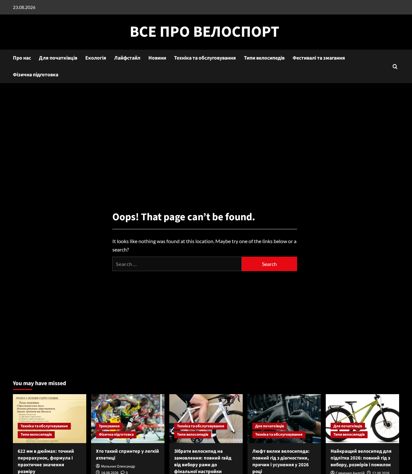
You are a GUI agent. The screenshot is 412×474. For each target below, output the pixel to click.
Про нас (22, 58)
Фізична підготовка (35, 74)
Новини (157, 58)
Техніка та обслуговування (205, 58)
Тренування (109, 426)
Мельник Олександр (118, 466)
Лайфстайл (127, 58)
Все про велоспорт (204, 32)
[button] (395, 66)
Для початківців (58, 58)
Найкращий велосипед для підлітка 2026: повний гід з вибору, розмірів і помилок (361, 458)
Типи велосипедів (264, 58)
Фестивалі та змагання (319, 58)
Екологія (95, 58)
